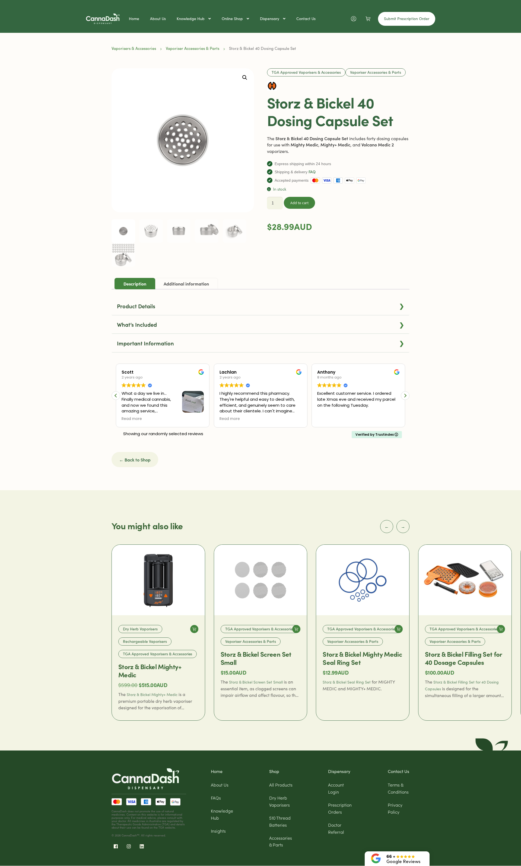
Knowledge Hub (191, 18)
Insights (218, 831)
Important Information (260, 343)
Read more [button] (130, 418)
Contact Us (306, 18)
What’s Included (260, 324)
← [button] (387, 526)
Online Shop (232, 18)
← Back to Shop (135, 460)
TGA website (166, 827)
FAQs (216, 798)
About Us (158, 18)
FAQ (312, 171)
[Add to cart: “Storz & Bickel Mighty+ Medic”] (194, 629)
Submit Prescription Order (406, 18)
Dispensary (269, 18)
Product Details (260, 306)
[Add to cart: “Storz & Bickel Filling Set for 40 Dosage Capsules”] (501, 629)
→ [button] (403, 526)
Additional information (186, 284)
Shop (274, 771)
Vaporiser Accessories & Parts (192, 48)
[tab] (135, 284)
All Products (281, 785)
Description (134, 284)
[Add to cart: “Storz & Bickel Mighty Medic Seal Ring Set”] (399, 629)
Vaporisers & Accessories (134, 48)
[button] (245, 77)
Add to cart (299, 202)
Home (134, 18)
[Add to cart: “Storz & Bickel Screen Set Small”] (296, 629)
